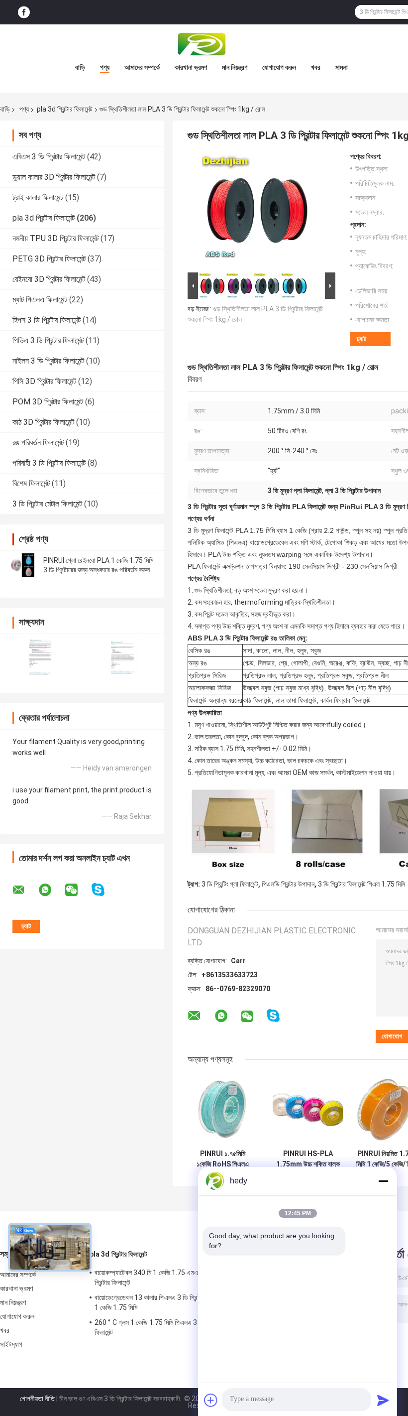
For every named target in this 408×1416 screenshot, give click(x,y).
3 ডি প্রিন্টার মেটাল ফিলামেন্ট (47, 504)
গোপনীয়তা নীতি (37, 1399)
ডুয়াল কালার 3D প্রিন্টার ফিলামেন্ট (53, 177)
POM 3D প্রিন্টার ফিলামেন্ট (47, 401)
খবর (315, 67)
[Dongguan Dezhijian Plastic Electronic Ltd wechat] (77, 890)
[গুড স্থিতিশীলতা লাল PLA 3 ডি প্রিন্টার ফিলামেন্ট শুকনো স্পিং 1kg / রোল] (257, 211)
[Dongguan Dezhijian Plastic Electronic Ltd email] (24, 890)
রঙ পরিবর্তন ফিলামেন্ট (38, 442)
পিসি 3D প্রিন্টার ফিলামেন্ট (44, 381)
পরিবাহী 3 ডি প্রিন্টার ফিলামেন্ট (49, 463)
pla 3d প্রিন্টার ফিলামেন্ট (65, 109)
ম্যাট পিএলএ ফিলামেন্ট (39, 299)
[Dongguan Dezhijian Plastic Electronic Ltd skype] (104, 890)
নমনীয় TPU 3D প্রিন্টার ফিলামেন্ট (55, 238)
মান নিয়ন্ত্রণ (234, 67)
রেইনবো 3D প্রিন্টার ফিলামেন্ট (48, 279)
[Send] (383, 1400)
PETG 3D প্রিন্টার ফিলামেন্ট (49, 258)
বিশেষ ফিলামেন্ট (31, 483)
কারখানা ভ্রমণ (191, 67)
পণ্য (104, 67)
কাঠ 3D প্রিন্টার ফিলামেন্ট (43, 422)
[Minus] (383, 1181)
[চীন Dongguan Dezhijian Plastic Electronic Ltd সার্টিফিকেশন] (41, 657)
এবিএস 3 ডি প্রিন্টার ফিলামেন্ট (48, 156)
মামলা (341, 67)
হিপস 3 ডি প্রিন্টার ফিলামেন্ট (46, 320)
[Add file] (211, 1400)
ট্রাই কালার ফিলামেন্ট (37, 197)
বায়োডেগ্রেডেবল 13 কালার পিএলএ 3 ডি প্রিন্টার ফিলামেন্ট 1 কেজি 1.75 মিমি (160, 1302)
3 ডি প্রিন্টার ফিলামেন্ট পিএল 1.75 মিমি (361, 884)
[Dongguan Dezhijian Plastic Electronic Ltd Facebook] (24, 12)
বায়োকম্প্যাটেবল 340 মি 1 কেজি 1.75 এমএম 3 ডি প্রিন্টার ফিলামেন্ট (154, 1278)
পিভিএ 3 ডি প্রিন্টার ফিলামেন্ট (48, 340)
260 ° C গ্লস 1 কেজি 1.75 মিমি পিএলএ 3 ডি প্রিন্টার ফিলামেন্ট (158, 1327)
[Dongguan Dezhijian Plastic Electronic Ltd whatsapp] (51, 890)
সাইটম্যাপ (11, 1344)
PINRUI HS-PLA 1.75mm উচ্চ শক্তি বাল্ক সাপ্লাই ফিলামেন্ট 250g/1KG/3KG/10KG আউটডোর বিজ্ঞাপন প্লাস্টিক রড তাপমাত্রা (308, 1159)
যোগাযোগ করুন (279, 67)
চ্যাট (361, 339)
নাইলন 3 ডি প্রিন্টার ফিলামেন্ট (48, 361)
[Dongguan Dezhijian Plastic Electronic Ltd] (204, 44)
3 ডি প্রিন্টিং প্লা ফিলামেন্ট (230, 884)
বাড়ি (80, 67)
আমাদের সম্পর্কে (142, 67)
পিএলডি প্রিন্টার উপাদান (288, 884)
